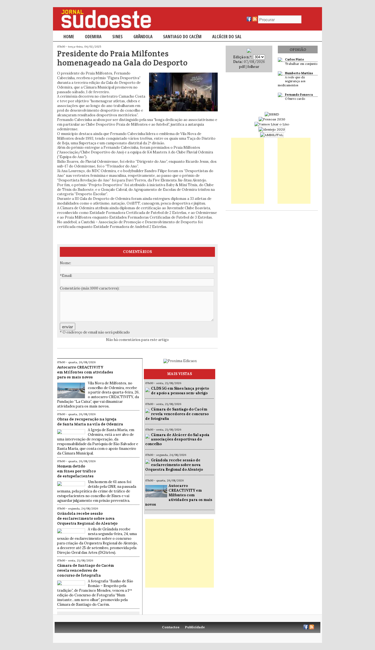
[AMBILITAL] (272, 135)
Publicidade (195, 627)
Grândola (143, 37)
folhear (253, 66)
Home (68, 37)
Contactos (171, 627)
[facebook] (249, 20)
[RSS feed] (254, 20)
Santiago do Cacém (182, 37)
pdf (242, 66)
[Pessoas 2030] (272, 119)
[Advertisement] (179, 553)
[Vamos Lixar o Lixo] (271, 124)
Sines (117, 37)
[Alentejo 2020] (271, 129)
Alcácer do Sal (227, 37)
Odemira (93, 37)
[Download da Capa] (249, 51)
